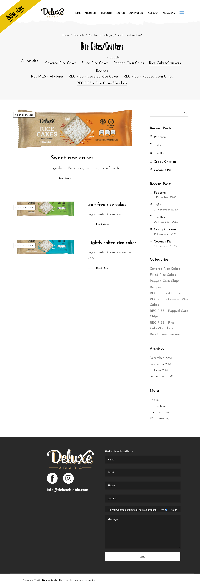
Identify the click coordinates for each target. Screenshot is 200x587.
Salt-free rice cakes (107, 205)
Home (65, 35)
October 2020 (159, 370)
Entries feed (158, 406)
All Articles (29, 61)
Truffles (159, 153)
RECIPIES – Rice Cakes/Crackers (102, 83)
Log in (154, 400)
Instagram (68, 478)
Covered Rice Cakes (60, 63)
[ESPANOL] (182, 12)
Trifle (157, 145)
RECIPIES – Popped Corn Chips (148, 76)
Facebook (52, 478)
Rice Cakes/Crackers (165, 63)
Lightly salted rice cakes (112, 243)
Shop (22, 18)
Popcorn (160, 137)
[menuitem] (79, 12)
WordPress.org (159, 418)
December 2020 (161, 358)
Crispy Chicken (165, 161)
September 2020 (161, 376)
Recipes (102, 71)
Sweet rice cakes (72, 158)
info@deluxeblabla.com (67, 490)
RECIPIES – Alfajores (47, 76)
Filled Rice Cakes (95, 63)
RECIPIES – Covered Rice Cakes (94, 76)
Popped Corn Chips (129, 63)
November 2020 (161, 364)
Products (78, 35)
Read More (64, 178)
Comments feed (160, 412)
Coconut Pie (163, 170)
